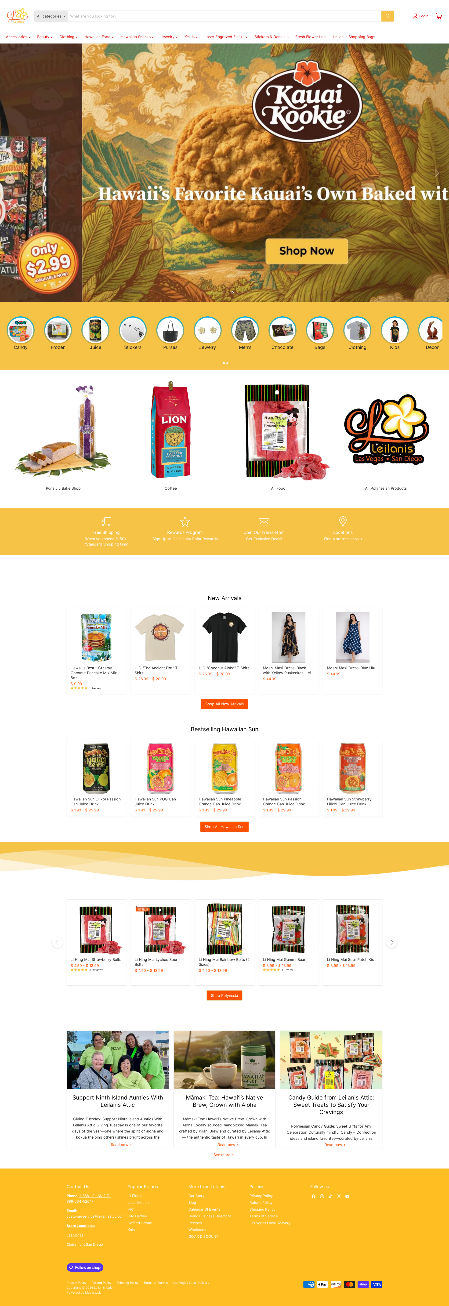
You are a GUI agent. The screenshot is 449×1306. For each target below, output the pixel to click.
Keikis (190, 36)
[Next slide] (436, 173)
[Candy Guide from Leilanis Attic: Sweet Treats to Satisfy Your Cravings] (331, 1060)
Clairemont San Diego (85, 1244)
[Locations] (343, 531)
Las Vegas (75, 1235)
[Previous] (57, 942)
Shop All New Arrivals (224, 704)
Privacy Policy (261, 1196)
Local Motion (138, 1202)
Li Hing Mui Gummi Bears (285, 959)
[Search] (387, 16)
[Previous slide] (13, 173)
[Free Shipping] (106, 531)
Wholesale (197, 1229)
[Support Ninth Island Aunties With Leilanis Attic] (118, 1060)
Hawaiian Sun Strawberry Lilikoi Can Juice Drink (349, 801)
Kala (131, 1229)
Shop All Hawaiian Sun (224, 826)
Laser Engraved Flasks (225, 36)
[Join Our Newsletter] (264, 531)
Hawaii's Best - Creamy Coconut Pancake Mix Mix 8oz (94, 673)
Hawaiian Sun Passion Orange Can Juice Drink (284, 801)
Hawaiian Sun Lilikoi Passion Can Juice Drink (96, 801)
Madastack (93, 1292)
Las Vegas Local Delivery (270, 1223)
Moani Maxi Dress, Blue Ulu (351, 668)
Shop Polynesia (224, 995)
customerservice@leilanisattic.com (95, 1216)
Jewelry (168, 36)
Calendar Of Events (204, 1209)
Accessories (17, 36)
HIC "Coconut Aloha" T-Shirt (224, 668)
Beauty (44, 36)
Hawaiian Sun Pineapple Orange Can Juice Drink (220, 801)
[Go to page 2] (226, 362)
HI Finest (135, 1196)
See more (223, 1154)
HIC (131, 1209)
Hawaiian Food (98, 36)
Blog (192, 1202)
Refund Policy (261, 1202)
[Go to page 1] (222, 362)
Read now (120, 1144)
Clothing (67, 36)
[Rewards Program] (185, 531)
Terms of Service (264, 1216)
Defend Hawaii (140, 1223)
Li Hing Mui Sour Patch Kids (351, 959)
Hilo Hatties (137, 1216)
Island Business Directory (209, 1216)
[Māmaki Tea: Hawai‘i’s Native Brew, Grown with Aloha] (224, 1060)
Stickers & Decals (270, 36)
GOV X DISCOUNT (203, 1236)
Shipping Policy (262, 1209)
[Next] (391, 942)
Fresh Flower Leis (310, 36)
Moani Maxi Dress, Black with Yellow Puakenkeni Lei (287, 670)
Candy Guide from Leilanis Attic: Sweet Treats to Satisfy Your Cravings (331, 1104)
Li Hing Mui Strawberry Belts (96, 959)
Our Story (196, 1196)
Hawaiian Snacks (136, 36)
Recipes (195, 1223)
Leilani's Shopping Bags (354, 36)
